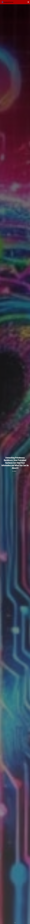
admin (14, 471)
